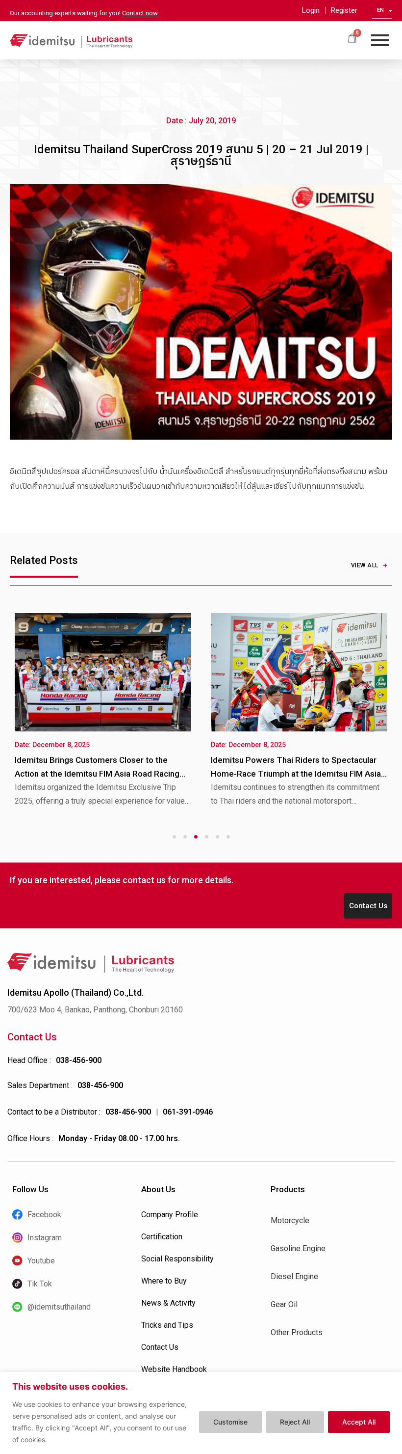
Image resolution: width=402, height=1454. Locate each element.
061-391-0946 (188, 1112)
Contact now (140, 13)
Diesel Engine (294, 1276)
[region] (201, 1413)
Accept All (359, 1422)
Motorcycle (290, 1220)
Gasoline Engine (298, 1248)
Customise (230, 1422)
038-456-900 (78, 1060)
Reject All (295, 1422)
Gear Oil (284, 1304)
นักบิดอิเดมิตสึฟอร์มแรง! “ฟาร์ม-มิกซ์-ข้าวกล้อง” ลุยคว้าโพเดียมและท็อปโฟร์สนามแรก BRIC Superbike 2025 (98, 773)
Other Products (297, 1332)
